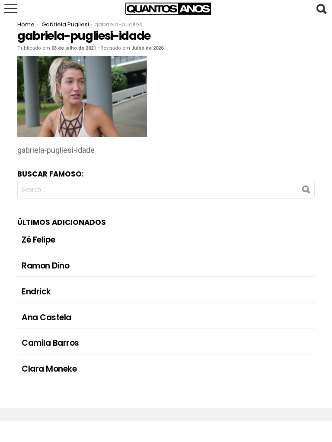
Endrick (36, 291)
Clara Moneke (49, 369)
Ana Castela (46, 317)
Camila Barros (50, 343)
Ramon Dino (45, 266)
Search (321, 9)
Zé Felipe (38, 240)
